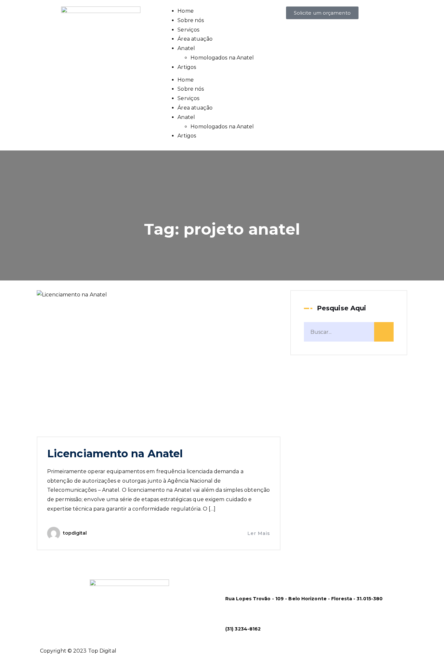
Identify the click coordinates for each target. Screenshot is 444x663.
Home (185, 11)
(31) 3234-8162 (243, 629)
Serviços (188, 30)
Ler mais (258, 533)
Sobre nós (190, 20)
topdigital (75, 533)
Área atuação (195, 39)
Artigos (186, 67)
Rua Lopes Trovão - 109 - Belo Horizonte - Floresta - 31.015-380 (304, 599)
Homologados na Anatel (222, 58)
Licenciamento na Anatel (115, 453)
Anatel (186, 48)
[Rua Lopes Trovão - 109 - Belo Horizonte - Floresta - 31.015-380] (233, 584)
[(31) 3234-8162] (233, 614)
